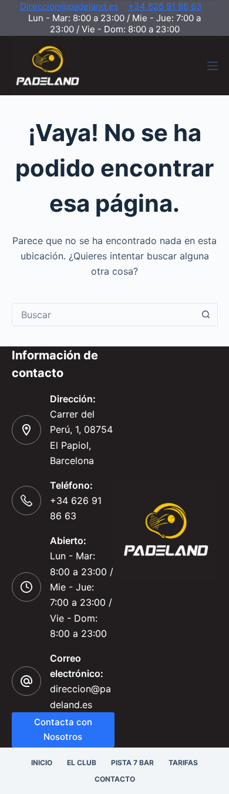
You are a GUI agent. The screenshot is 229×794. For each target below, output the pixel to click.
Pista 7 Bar (132, 762)
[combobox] (103, 314)
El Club (81, 762)
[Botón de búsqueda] (206, 314)
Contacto (115, 779)
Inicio (41, 762)
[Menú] (212, 66)
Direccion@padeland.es (69, 6)
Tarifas (183, 762)
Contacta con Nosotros (63, 729)
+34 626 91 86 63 (165, 6)
